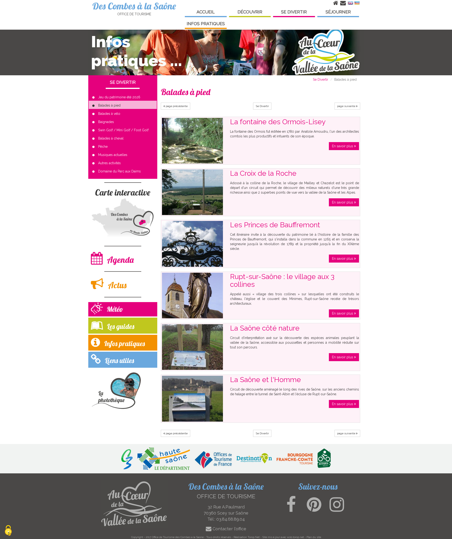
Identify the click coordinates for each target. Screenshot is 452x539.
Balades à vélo (109, 114)
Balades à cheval (111, 138)
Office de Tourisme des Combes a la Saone (178, 537)
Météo (114, 309)
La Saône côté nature (264, 328)
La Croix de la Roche (263, 173)
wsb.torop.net (295, 537)
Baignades (106, 122)
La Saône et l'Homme (265, 379)
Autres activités (109, 163)
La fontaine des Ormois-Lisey (278, 122)
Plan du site (314, 537)
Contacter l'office (228, 528)
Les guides (119, 326)
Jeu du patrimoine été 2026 (119, 97)
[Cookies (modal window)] (8, 531)
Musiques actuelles (112, 155)
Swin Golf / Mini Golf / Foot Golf (123, 130)
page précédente (176, 106)
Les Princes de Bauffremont (275, 225)
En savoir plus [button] (343, 146)
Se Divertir (320, 79)
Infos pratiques (123, 343)
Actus (116, 285)
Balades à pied (109, 105)
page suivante (346, 106)
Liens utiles (118, 360)
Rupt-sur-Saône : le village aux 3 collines (282, 280)
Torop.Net (254, 537)
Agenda (119, 259)
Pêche (103, 146)
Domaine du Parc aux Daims (119, 171)
